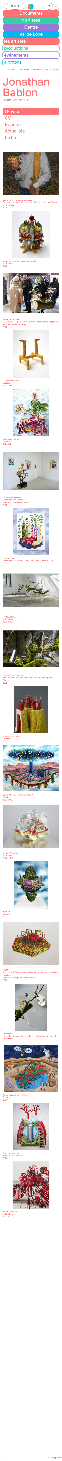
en (49, 6)
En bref (12, 137)
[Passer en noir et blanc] (31, 7)
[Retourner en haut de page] (54, 1453)
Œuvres (13, 111)
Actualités (15, 131)
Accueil (15, 6)
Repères (13, 124)
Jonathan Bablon (26, 87)
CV (8, 118)
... (56, 6)
